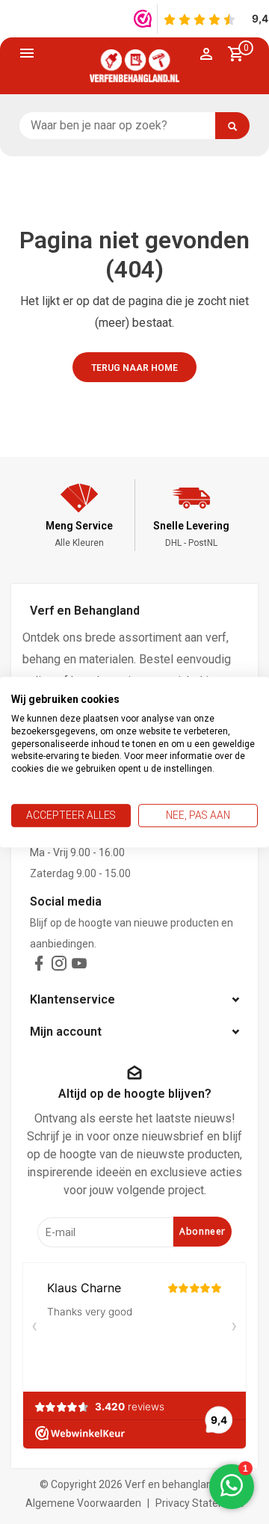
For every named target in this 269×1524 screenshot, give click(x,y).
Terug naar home (134, 368)
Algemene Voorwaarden (83, 1503)
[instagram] (59, 966)
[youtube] (79, 966)
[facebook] (39, 966)
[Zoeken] (232, 125)
